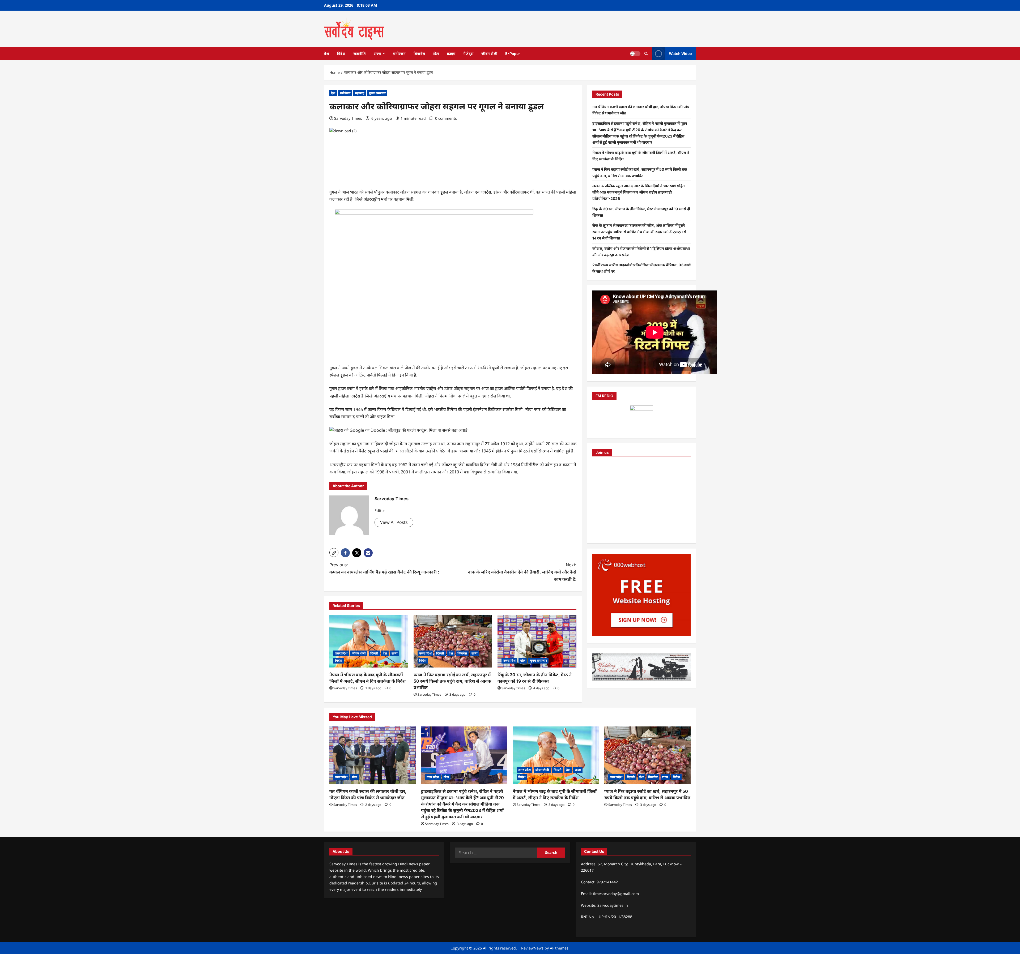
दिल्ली (374, 653)
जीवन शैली (489, 53)
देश (326, 53)
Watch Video (680, 53)
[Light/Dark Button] (635, 53)
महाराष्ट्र (359, 93)
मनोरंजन (399, 53)
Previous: (384, 568)
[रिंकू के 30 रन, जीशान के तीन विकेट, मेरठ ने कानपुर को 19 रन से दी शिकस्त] (537, 641)
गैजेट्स (468, 53)
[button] (333, 552)
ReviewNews (532, 948)
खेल (436, 53)
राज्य (377, 53)
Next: (522, 572)
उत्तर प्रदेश (341, 653)
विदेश (341, 53)
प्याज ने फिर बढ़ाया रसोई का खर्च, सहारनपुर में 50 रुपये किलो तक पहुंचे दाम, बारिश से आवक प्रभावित (452, 681)
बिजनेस (419, 53)
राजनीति (359, 53)
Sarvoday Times (348, 118)
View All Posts (394, 522)
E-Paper (512, 53)
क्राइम (451, 53)
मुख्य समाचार (377, 93)
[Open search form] (646, 53)
